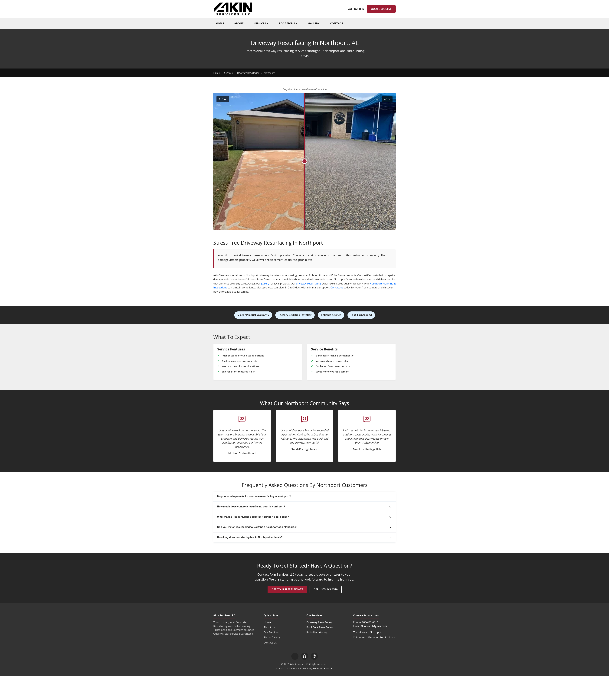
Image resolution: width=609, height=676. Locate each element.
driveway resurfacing (308, 283)
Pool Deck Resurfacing (319, 627)
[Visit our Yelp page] (304, 656)
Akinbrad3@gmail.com (373, 626)
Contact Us (270, 642)
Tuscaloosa (360, 632)
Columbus (359, 637)
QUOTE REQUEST (381, 9)
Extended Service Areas (382, 637)
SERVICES (261, 23)
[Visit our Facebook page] (294, 656)
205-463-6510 (356, 8)
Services (228, 72)
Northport (376, 632)
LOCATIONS (288, 23)
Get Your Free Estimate (287, 589)
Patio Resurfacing (316, 632)
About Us (269, 627)
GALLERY (314, 23)
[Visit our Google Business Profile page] (314, 656)
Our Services (271, 632)
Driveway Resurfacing (248, 72)
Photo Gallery (272, 637)
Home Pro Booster (323, 668)
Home (216, 72)
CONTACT (337, 23)
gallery (265, 283)
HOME (220, 23)
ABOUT (239, 23)
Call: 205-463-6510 (325, 589)
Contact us (337, 287)
